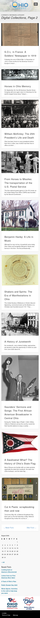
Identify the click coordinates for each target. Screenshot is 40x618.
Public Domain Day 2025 (9, 585)
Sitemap (15, 615)
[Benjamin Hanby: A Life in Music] (20, 215)
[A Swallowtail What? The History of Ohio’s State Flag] (20, 443)
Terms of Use (6, 615)
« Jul (3, 562)
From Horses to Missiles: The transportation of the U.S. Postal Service (18, 182)
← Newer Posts (9, 527)
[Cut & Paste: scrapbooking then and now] (20, 489)
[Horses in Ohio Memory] (20, 74)
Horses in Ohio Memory (17, 86)
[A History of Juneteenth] (20, 324)
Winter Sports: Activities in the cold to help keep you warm (9, 591)
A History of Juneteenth (17, 341)
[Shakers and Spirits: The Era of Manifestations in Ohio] (20, 270)
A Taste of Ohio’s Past (8, 581)
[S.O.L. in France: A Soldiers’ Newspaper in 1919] (20, 34)
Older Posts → (31, 527)
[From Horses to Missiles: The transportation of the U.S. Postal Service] (20, 162)
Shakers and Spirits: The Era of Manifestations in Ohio (18, 295)
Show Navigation (36, 4)
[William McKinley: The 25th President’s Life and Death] (20, 114)
